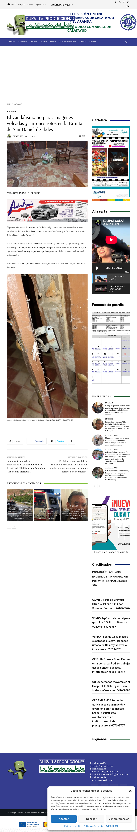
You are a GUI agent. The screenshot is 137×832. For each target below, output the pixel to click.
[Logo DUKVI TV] (19, 24)
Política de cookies (73, 826)
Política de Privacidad (94, 826)
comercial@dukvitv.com (101, 780)
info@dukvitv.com (119, 774)
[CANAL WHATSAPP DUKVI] (111, 523)
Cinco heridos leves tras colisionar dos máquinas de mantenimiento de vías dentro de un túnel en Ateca (47, 514)
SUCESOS (18, 103)
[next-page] (14, 526)
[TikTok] (124, 3)
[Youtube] (128, 7)
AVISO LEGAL (112, 826)
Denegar (91, 818)
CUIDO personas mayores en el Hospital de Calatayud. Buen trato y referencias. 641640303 (111, 686)
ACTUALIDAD (111, 435)
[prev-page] (9, 526)
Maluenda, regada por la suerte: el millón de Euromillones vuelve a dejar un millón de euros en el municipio (117, 441)
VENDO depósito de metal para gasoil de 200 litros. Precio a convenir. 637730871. (111, 622)
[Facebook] (116, 3)
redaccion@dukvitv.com (101, 766)
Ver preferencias (119, 818)
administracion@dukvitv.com (104, 771)
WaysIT (43, 813)
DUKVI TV (18, 136)
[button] (130, 790)
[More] (71, 441)
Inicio (9, 103)
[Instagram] (120, 3)
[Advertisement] (68, 73)
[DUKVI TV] (9, 136)
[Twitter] (128, 3)
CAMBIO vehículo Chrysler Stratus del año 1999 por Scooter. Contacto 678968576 (111, 604)
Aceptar (64, 818)
